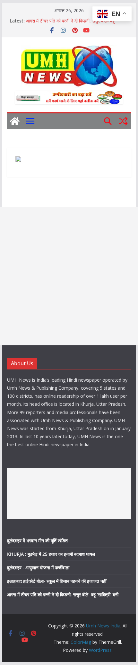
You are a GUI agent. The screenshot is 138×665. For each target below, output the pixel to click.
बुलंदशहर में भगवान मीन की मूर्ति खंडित (37, 540)
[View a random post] (123, 121)
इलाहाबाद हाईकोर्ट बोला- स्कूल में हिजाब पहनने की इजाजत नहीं (56, 581)
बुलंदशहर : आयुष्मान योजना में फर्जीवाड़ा (38, 567)
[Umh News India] (14, 121)
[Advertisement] (69, 276)
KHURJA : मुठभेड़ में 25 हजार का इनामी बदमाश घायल (51, 554)
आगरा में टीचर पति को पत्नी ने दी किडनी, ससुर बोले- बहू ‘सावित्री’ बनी (62, 594)
